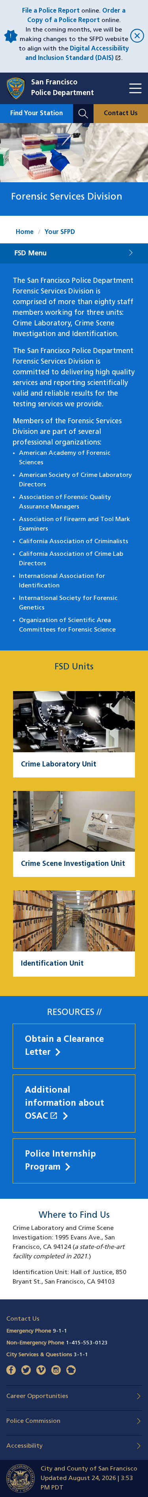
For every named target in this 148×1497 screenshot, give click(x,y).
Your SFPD (60, 232)
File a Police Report (51, 11)
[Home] (18, 88)
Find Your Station (36, 113)
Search (83, 109)
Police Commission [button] (33, 1421)
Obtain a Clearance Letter (64, 1046)
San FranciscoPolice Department (62, 88)
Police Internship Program (60, 1161)
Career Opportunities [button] (37, 1396)
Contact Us (121, 113)
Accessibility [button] (24, 1446)
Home (25, 232)
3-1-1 (81, 1355)
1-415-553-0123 (87, 1343)
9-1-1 (60, 1331)
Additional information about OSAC (74, 1103)
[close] (136, 36)
